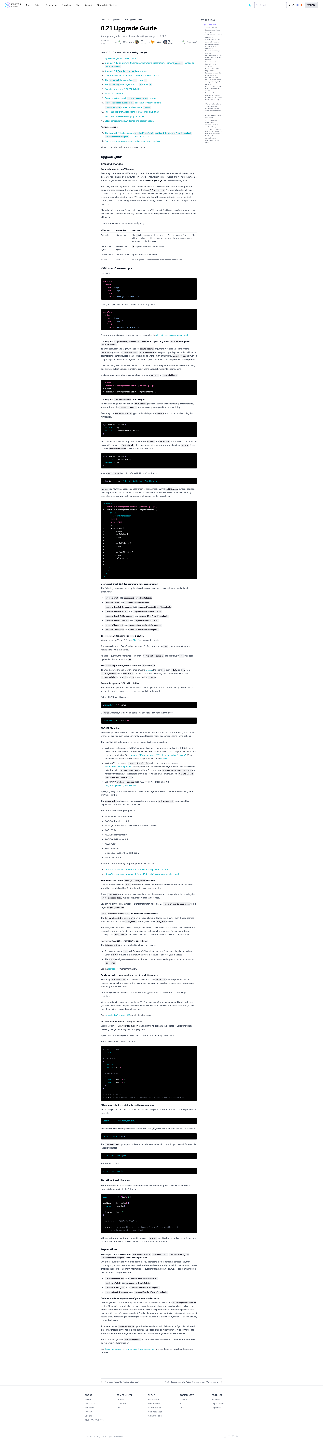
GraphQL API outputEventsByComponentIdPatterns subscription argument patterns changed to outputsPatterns (218, 41)
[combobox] (270, 5)
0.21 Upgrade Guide (133, 20)
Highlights (115, 20)
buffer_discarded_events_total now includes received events (215, 88)
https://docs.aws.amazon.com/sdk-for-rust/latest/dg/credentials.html (136, 869)
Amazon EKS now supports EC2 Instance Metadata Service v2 (158, 755)
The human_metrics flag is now (128, 84)
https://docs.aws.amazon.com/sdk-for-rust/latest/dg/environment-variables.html (142, 874)
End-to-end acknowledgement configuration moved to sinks (132, 141)
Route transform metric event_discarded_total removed (213, 82)
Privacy (88, 1411)
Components (124, 1395)
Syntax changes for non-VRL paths (120, 58)
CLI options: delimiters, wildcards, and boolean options (130, 120)
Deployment (154, 1403)
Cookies (88, 1415)
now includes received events (133, 102)
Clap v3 (136, 640)
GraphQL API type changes (126, 71)
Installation (153, 1399)
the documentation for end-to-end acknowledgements (129, 1349)
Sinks (119, 1407)
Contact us (90, 1403)
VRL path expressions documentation (173, 335)
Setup (151, 1395)
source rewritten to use (128, 107)
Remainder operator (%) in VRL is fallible (123, 89)
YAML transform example (213, 35)
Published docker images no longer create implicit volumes (132, 111)
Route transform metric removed (131, 98)
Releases (216, 1399)
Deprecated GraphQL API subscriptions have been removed (132, 75)
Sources (120, 1399)
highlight (112, 968)
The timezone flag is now (125, 80)
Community (187, 1395)
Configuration (155, 1407)
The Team (89, 1407)
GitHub (183, 1399)
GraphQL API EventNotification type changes (212, 51)
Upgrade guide (209, 24)
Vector (103, 20)
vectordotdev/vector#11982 (117, 1015)
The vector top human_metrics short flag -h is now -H (212, 68)
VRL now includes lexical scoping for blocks (124, 116)
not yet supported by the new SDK (120, 785)
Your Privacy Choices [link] (94, 1419)
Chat (182, 1407)
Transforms (122, 1403)
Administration (155, 1411)
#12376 (163, 758)
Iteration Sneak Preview (212, 115)
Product (217, 1395)
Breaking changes (210, 27)
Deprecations (208, 118)
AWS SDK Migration (114, 93)
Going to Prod (155, 1415)
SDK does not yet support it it (118, 766)
